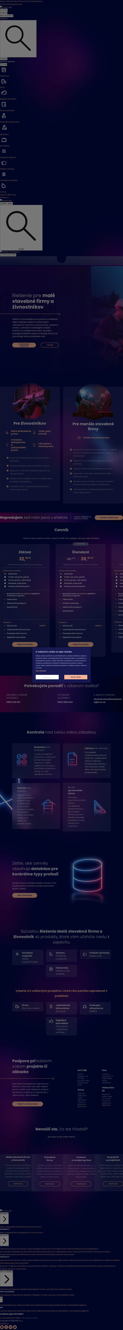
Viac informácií (41, 671)
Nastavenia (47, 677)
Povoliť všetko (76, 677)
